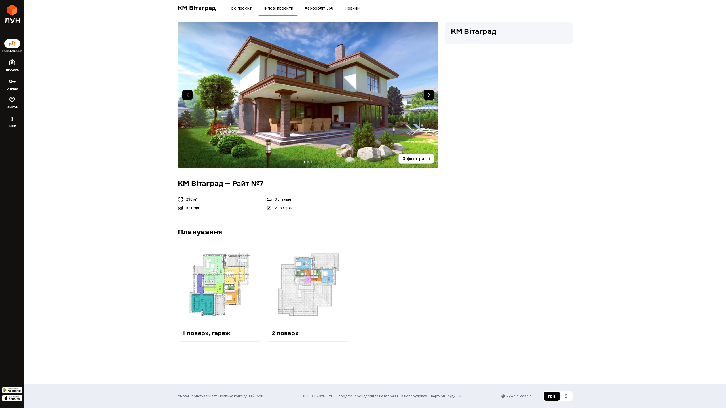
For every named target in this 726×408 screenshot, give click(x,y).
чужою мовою (519, 396)
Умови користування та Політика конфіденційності (220, 396)
